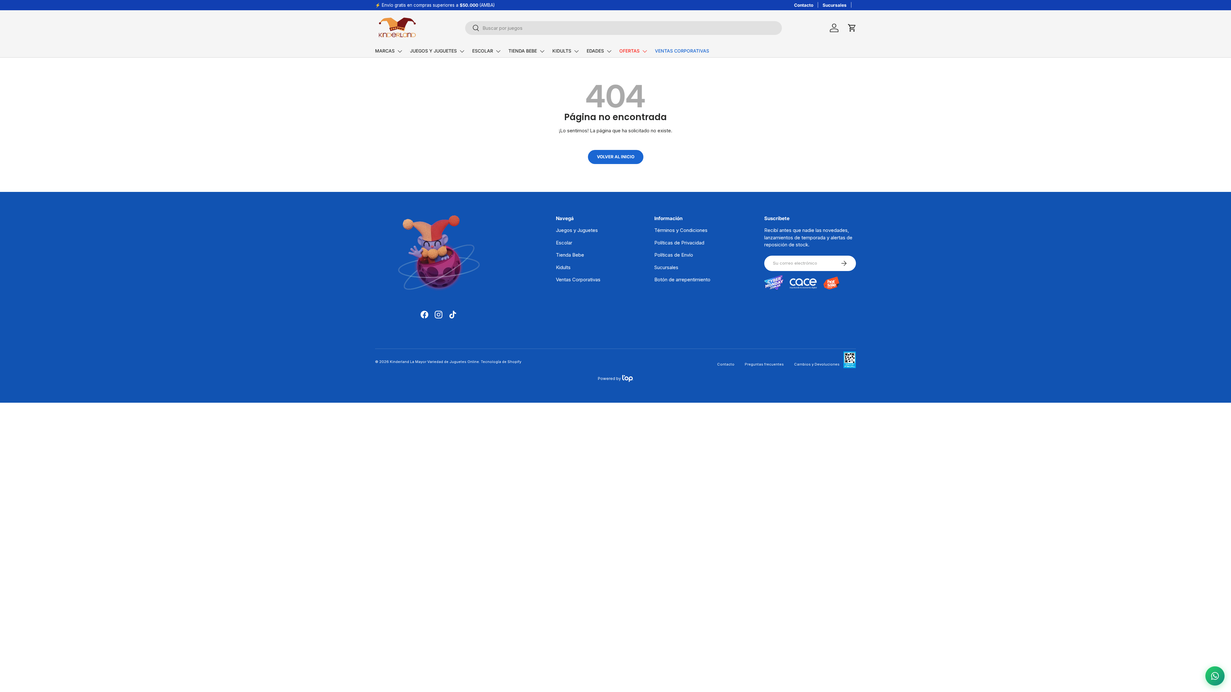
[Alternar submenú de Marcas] (400, 51)
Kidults (561, 51)
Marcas (385, 51)
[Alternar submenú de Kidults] (576, 51)
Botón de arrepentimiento (682, 279)
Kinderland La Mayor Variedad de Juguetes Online (434, 361)
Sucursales (835, 5)
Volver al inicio (615, 156)
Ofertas (629, 51)
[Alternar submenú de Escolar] (498, 51)
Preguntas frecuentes (764, 364)
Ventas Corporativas (682, 51)
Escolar (482, 51)
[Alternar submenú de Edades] (609, 51)
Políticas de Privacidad (679, 243)
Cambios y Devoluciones (817, 364)
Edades (595, 51)
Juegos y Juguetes (433, 51)
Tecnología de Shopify (501, 361)
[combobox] (623, 28)
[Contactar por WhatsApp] (1215, 676)
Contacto (803, 5)
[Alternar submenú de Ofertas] (645, 51)
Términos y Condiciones (681, 230)
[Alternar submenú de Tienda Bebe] (542, 51)
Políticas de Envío (673, 255)
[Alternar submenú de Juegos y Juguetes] (462, 51)
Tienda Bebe (522, 51)
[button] (852, 28)
